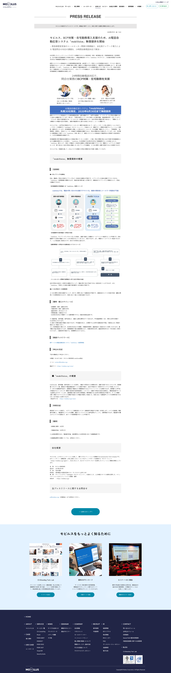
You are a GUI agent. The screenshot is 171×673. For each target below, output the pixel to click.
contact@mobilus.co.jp (61, 362)
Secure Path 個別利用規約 (131, 638)
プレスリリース (52, 631)
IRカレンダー (107, 638)
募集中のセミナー (66, 628)
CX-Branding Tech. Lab (130, 651)
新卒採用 (96, 628)
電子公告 (105, 651)
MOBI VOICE (40, 644)
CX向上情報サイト (161, 2)
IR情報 (139, 6)
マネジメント (79, 631)
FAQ (104, 641)
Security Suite (41, 654)
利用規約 (125, 635)
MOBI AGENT (41, 638)
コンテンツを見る (45, 594)
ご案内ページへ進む (85, 594)
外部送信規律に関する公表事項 (132, 641)
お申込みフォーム (128, 631)
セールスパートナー (81, 635)
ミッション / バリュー (81, 638)
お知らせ (98, 6)
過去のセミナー (66, 631)
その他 (50, 638)
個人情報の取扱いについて (83, 641)
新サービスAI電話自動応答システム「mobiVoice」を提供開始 (67, 342)
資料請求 (164, 6)
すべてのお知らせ (53, 628)
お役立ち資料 (113, 6)
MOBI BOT (40, 641)
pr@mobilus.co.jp (54, 497)
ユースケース (87, 6)
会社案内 (121, 6)
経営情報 (105, 628)
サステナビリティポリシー (83, 651)
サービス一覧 (41, 628)
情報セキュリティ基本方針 (83, 644)
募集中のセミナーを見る (125, 594)
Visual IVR (40, 651)
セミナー (105, 6)
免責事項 (105, 647)
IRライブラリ (107, 631)
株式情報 (105, 635)
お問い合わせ (152, 6)
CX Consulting (41, 631)
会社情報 (77, 628)
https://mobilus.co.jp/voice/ (65, 366)
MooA (38, 635)
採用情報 (131, 6)
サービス (68, 6)
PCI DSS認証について (81, 647)
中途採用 (96, 631)
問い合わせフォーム (129, 628)
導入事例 (77, 6)
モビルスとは (59, 6)
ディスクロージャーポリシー (111, 644)
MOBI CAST (40, 647)
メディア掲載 (52, 635)
